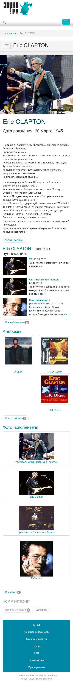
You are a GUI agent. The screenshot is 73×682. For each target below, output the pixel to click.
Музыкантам (36, 660)
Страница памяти (36, 639)
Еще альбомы (15, 418)
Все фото (12, 592)
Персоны (10, 33)
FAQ (36, 653)
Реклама (36, 646)
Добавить (41, 609)
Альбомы (12, 331)
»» (40, 266)
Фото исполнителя (20, 427)
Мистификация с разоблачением (39, 301)
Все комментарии (17, 609)
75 (30, 259)
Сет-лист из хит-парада (44, 279)
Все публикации (16, 322)
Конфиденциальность (36, 631)
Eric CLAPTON (24, 121)
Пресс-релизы (36, 667)
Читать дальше (14, 239)
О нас (36, 624)
